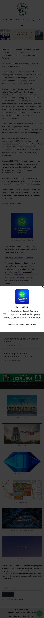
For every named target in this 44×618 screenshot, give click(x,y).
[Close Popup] (42, 287)
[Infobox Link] (22, 309)
